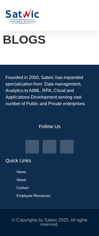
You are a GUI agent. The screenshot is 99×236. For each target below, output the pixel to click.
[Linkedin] (67, 147)
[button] (93, 15)
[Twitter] (32, 147)
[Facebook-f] (49, 147)
